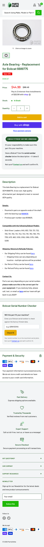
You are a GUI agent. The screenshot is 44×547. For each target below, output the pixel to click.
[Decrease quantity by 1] (14, 108)
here (33, 253)
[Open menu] (3, 5)
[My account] (34, 5)
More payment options (22, 131)
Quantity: (6, 108)
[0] (39, 5)
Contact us (15, 341)
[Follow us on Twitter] (9, 518)
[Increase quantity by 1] (27, 108)
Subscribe (10, 504)
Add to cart (22, 117)
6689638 (24, 214)
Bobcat (5, 79)
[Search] (38, 12)
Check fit (10, 333)
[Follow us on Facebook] (4, 518)
